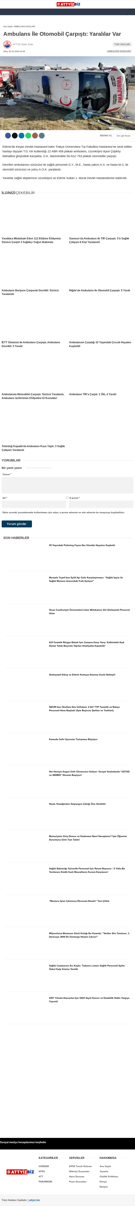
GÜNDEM (9, 34)
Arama (101, 16)
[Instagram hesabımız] (35, 1200)
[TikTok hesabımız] (59, 1200)
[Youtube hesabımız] (47, 1200)
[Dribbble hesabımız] (70, 1200)
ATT (7, 54)
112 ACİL (9, 40)
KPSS (8, 47)
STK (7, 67)
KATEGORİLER (12, 27)
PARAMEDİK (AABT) (15, 60)
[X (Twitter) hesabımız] (24, 1200)
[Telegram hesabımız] (82, 1200)
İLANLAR (9, 74)
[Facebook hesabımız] (12, 1200)
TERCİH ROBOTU (14, 80)
